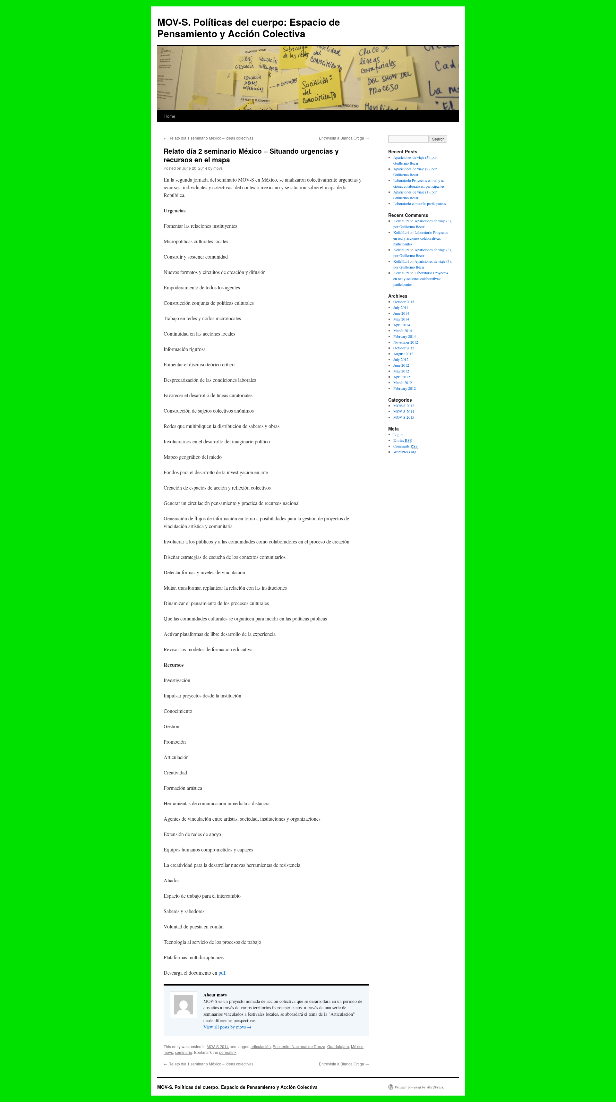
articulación (261, 1046)
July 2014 (400, 307)
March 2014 (402, 330)
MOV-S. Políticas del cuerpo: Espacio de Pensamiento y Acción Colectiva (248, 27)
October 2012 (403, 347)
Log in (398, 434)
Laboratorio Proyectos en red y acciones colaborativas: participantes (420, 238)
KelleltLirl (401, 220)
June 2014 (401, 313)
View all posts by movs (227, 1027)
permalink (227, 1052)
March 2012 (402, 382)
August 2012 (403, 353)
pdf (221, 972)
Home (169, 116)
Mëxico (357, 1046)
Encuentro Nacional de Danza (299, 1046)
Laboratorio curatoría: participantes (419, 203)
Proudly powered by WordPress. (419, 1086)
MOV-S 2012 (403, 405)
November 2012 (405, 342)
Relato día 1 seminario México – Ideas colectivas (208, 138)
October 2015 (403, 301)
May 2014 (401, 318)
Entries (402, 440)
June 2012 (401, 365)
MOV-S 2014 (218, 1046)
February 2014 (404, 336)
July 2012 (400, 359)
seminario (183, 1052)
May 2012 (401, 370)
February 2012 (404, 388)
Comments (405, 445)
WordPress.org (404, 451)
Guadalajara (338, 1046)
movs (218, 168)
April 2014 (401, 324)
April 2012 (401, 376)
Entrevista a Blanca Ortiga (344, 138)
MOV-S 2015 (403, 417)
